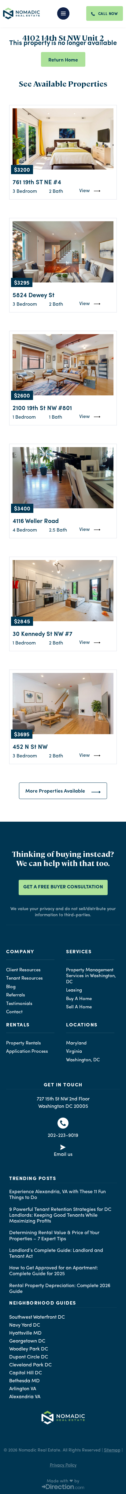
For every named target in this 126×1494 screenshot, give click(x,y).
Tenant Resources (24, 978)
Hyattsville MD (25, 1333)
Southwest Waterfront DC (37, 1317)
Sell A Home (79, 1007)
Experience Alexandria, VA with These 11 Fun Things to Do (57, 1195)
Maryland (76, 1043)
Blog (11, 987)
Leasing (74, 990)
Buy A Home (79, 999)
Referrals (15, 995)
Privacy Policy (63, 1465)
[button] (66, 13)
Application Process (27, 1051)
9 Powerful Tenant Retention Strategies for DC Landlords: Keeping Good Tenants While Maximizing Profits (60, 1215)
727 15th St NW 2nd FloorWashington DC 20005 (63, 1103)
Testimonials (19, 1004)
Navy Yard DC (24, 1325)
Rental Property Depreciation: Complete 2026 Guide (59, 1288)
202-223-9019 (63, 1135)
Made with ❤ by (63, 1481)
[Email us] (63, 1148)
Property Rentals (23, 1043)
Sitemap (112, 1450)
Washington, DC (83, 1060)
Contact (14, 1012)
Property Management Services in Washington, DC (91, 976)
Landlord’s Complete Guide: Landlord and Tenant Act (56, 1253)
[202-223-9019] (63, 1123)
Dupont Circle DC (28, 1357)
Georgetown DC (27, 1341)
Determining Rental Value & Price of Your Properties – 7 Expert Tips (54, 1236)
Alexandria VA (24, 1397)
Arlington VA (22, 1389)
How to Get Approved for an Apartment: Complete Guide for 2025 (53, 1271)
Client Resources (23, 970)
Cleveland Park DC (30, 1365)
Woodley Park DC (28, 1349)
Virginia (74, 1051)
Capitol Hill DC (25, 1373)
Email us (63, 1154)
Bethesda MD (24, 1381)
